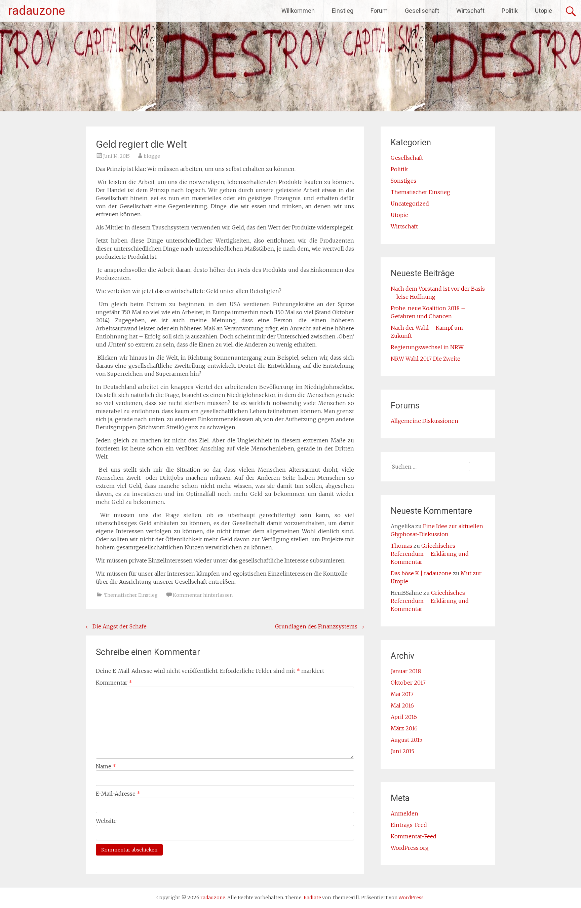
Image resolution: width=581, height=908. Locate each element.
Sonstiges (403, 180)
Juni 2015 (402, 751)
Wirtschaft (470, 10)
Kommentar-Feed (413, 836)
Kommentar (114, 682)
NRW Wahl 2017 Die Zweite (425, 358)
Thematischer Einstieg (131, 595)
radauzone (36, 11)
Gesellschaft (422, 10)
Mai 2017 (402, 694)
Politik (510, 10)
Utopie (543, 10)
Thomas (401, 545)
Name (106, 766)
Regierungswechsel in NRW (427, 347)
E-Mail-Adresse (118, 793)
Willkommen (298, 10)
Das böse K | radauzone (421, 573)
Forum (379, 10)
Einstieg (342, 10)
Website (106, 821)
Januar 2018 (406, 671)
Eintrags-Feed (409, 825)
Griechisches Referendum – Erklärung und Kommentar (430, 553)
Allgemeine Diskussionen (424, 420)
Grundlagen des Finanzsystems (319, 626)
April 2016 (404, 717)
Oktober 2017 (408, 682)
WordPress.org (410, 847)
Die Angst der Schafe (116, 626)
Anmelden (404, 813)
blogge (152, 156)
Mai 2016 (402, 705)
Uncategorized (410, 203)
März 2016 (404, 728)
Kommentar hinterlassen (203, 595)
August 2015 (406, 739)
